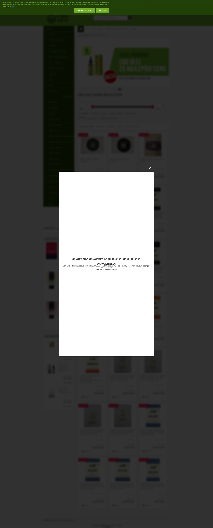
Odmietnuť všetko (84, 10)
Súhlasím (102, 10)
